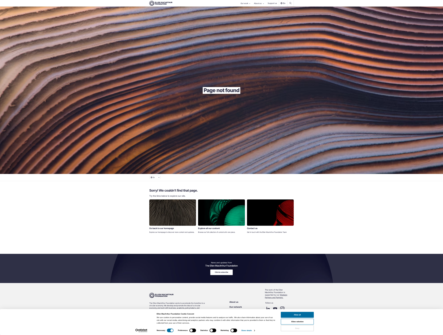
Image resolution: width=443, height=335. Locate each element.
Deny (297, 328)
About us (258, 3)
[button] (155, 177)
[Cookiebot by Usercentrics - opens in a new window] (141, 330)
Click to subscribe (221, 272)
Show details (246, 330)
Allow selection (297, 322)
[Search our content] (290, 3)
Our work (244, 3)
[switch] (192, 330)
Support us (272, 3)
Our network (235, 307)
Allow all (297, 315)
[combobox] (155, 177)
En (284, 3)
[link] (172, 217)
